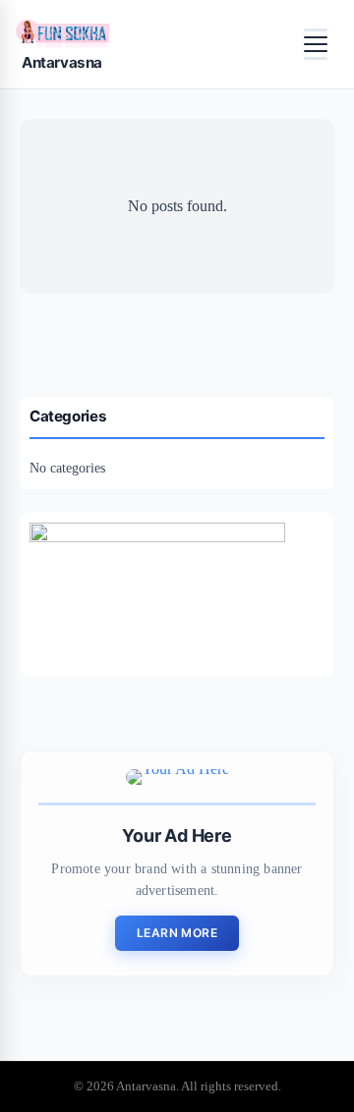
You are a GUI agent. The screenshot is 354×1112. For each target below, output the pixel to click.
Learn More (177, 932)
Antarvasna (62, 62)
